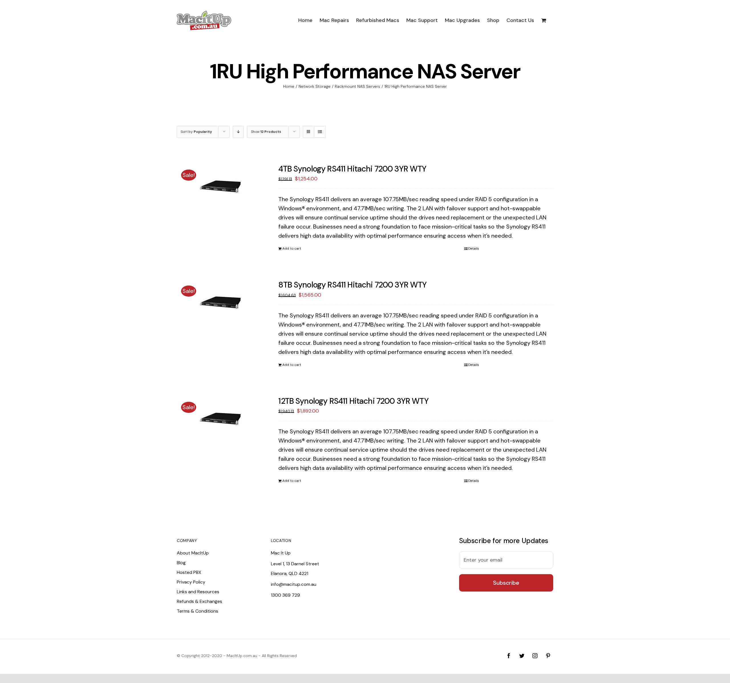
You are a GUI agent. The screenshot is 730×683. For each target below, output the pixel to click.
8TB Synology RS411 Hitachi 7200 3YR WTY (352, 285)
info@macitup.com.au (293, 584)
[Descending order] (238, 132)
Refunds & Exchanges (199, 601)
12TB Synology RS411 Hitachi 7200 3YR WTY (353, 401)
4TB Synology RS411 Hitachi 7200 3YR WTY (352, 169)
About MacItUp (193, 553)
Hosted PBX (189, 572)
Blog (181, 563)
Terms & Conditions (197, 611)
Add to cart (291, 248)
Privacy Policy (191, 582)
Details (473, 248)
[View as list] (319, 131)
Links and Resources (198, 592)
